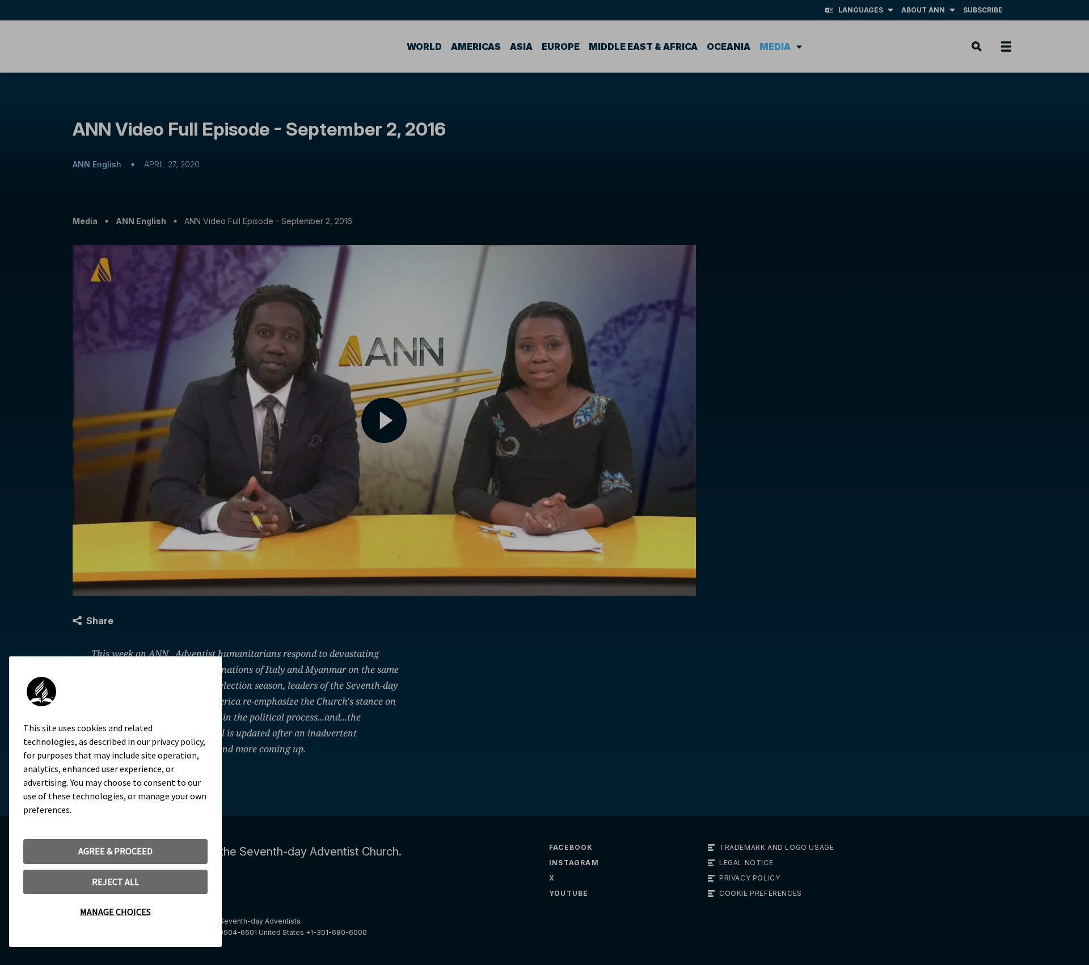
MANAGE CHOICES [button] (115, 911)
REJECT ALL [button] (115, 881)
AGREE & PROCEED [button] (115, 851)
